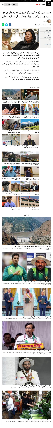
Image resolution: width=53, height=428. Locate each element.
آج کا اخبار (15, 4)
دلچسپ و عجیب (47, 44)
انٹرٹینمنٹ (49, 40)
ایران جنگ (38, 4)
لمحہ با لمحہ (48, 28)
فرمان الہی (41, 1)
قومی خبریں (44, 25)
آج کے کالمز (7, 4)
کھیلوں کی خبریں (47, 37)
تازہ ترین (43, 4)
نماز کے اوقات (35, 1)
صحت (49, 42)
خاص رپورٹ (48, 47)
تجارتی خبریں (48, 35)
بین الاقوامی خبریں (47, 33)
